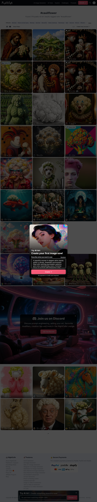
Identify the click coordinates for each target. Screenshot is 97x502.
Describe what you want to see (41, 257)
